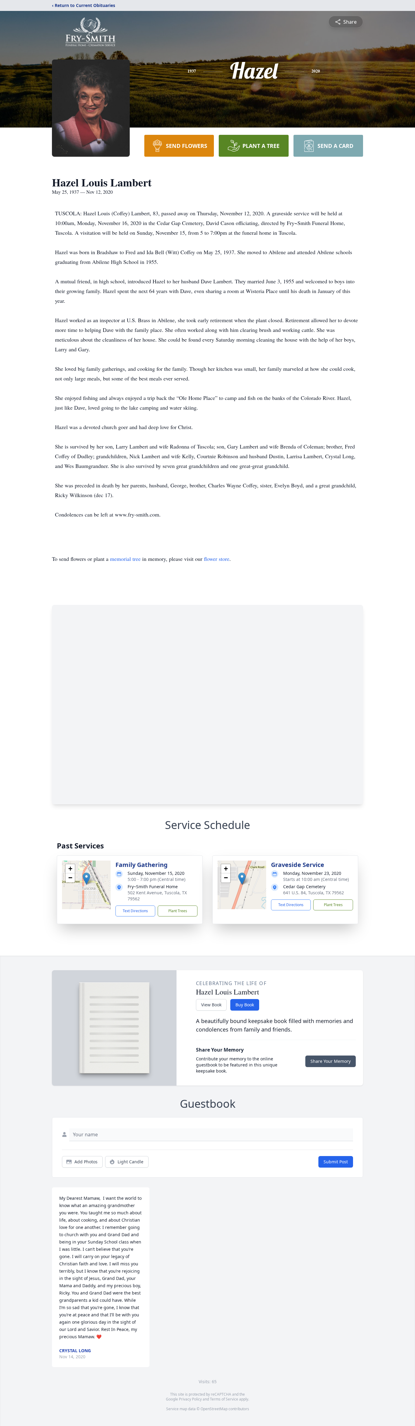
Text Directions (135, 910)
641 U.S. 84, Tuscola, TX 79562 (313, 893)
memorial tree (125, 558)
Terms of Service (224, 1399)
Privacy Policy (190, 1399)
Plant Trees (177, 910)
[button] (86, 878)
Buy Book (244, 1005)
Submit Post (336, 1162)
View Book (211, 1005)
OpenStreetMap (214, 1408)
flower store (216, 558)
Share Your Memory (330, 1061)
